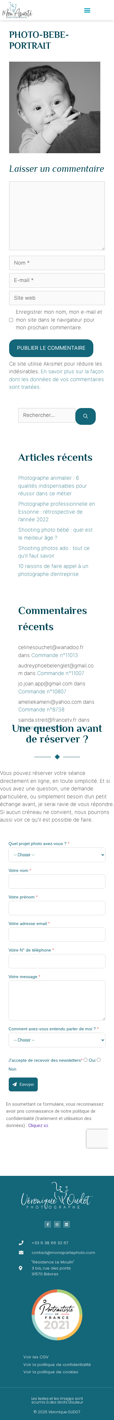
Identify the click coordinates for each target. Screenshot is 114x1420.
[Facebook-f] (47, 1224)
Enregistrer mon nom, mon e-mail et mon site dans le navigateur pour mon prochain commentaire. (59, 320)
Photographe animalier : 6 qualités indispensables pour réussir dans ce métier (52, 486)
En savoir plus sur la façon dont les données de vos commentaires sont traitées (56, 379)
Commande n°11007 (60, 673)
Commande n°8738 (41, 709)
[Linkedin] (66, 1224)
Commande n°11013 (54, 655)
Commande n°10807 (42, 691)
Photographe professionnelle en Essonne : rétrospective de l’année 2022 (56, 511)
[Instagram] (57, 1224)
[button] (87, 10)
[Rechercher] (85, 416)
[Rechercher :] (46, 416)
